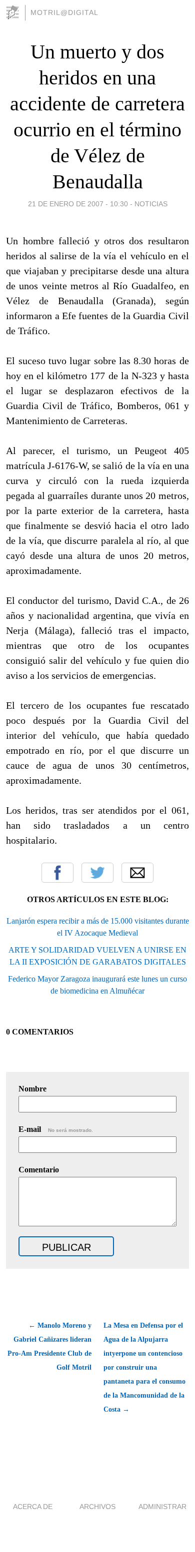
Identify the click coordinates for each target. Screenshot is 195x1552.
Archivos (98, 1507)
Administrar (162, 1507)
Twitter (98, 873)
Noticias (151, 204)
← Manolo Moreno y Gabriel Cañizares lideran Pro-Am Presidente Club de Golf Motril (50, 1346)
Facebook (58, 873)
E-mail (55, 1129)
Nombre (32, 1088)
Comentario (38, 1169)
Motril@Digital (64, 12)
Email (138, 873)
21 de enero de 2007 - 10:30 (78, 204)
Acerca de (32, 1507)
